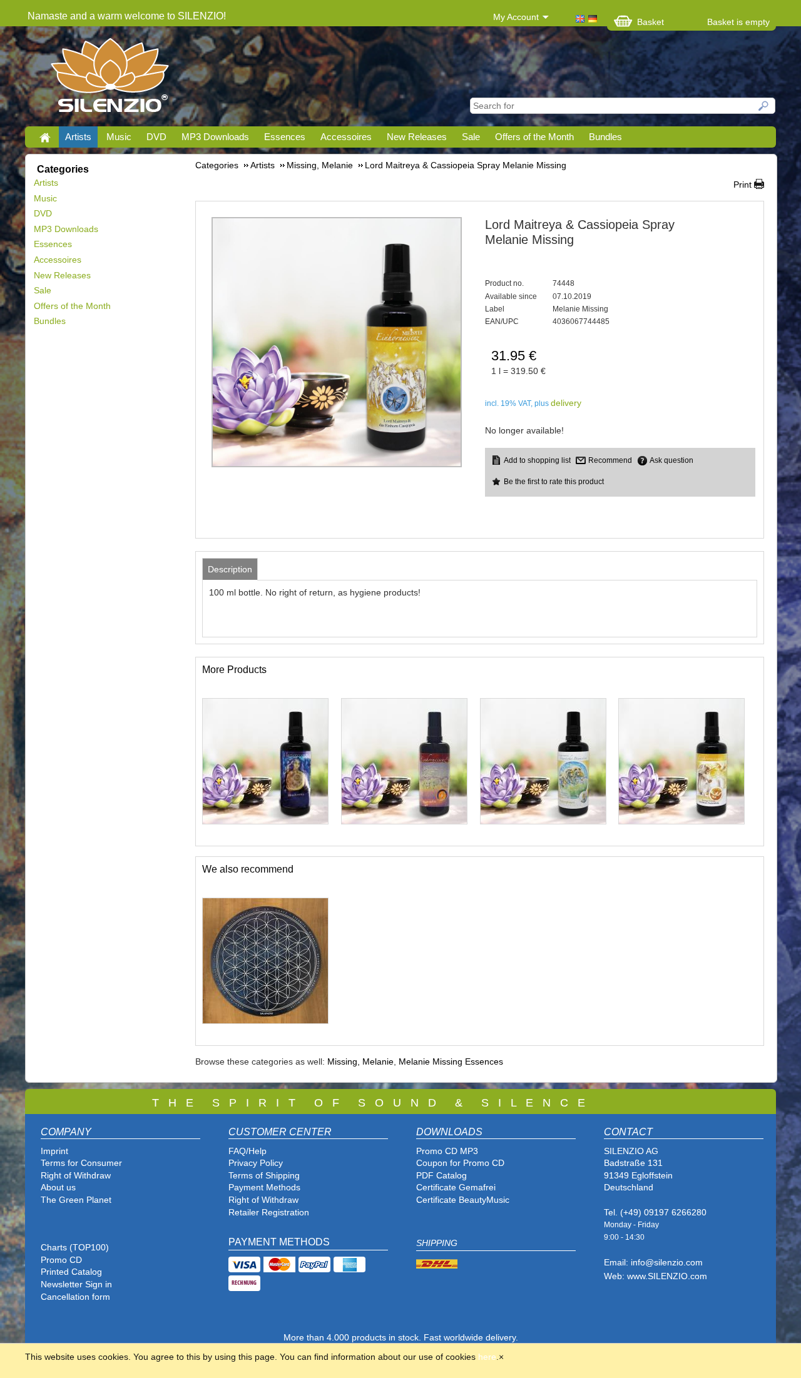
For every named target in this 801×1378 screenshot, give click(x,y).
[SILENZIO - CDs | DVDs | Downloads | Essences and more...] (110, 79)
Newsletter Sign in (76, 1284)
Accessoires (346, 136)
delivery (566, 403)
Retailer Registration (268, 1212)
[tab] (230, 569)
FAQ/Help (247, 1151)
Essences (284, 136)
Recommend (610, 460)
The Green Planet (76, 1200)
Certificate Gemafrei (456, 1187)
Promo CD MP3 (447, 1151)
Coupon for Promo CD (460, 1163)
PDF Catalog (441, 1175)
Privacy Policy (255, 1163)
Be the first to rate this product (554, 481)
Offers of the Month (534, 136)
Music (118, 136)
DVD (156, 136)
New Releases (417, 136)
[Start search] (764, 106)
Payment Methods (264, 1187)
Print (742, 185)
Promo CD (61, 1260)
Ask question (671, 460)
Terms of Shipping (264, 1175)
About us (58, 1187)
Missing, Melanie (360, 1061)
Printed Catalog (71, 1272)
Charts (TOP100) (75, 1247)
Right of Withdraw (76, 1175)
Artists (78, 136)
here (487, 1357)
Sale (471, 136)
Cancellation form (77, 1297)
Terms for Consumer (81, 1163)
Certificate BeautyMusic (462, 1200)
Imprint (54, 1151)
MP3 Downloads (215, 136)
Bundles (605, 136)
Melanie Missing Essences (451, 1061)
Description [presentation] (230, 569)
